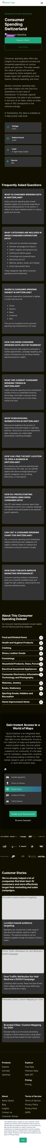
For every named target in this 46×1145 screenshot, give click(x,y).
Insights (5, 1108)
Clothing (6, 648)
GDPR (27, 1112)
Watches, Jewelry (11, 682)
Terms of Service (33, 1100)
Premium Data (31, 1070)
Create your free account (23, 814)
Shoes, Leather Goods (13, 653)
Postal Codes (16, 789)
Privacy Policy (31, 1104)
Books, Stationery (11, 688)
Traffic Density (16, 801)
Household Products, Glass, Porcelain (22, 663)
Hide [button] (23, 1140)
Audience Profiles (18, 795)
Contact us (7, 1112)
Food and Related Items (14, 637)
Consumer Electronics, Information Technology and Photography (20, 676)
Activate (6, 1070)
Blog (4, 1104)
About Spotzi (8, 1100)
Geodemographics (18, 777)
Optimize (6, 1074)
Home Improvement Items (16, 702)
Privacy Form (31, 1108)
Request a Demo (23, 40)
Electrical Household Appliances (19, 669)
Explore (5, 1067)
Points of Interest (18, 783)
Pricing (28, 1084)
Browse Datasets (23, 820)
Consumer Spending (22, 14)
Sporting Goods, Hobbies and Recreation (17, 695)
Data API (29, 1074)
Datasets (8, 14)
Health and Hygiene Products (17, 642)
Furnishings (8, 658)
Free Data (29, 1067)
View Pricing (23, 47)
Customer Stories (10, 1116)
